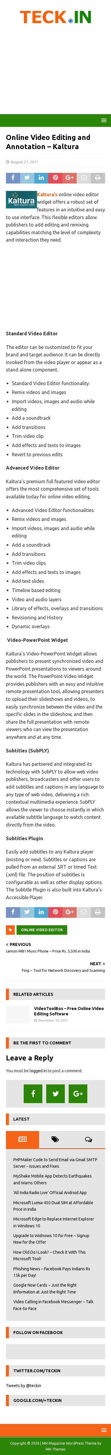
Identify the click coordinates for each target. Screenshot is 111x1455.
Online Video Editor (42, 930)
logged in (38, 1070)
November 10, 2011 (53, 1020)
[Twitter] (55, 1093)
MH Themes (55, 1449)
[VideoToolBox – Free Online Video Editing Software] (18, 1015)
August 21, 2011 (24, 162)
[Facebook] (33, 1093)
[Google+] (78, 1093)
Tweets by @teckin (23, 1385)
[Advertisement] (55, 71)
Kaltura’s (47, 194)
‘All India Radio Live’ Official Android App (50, 1192)
